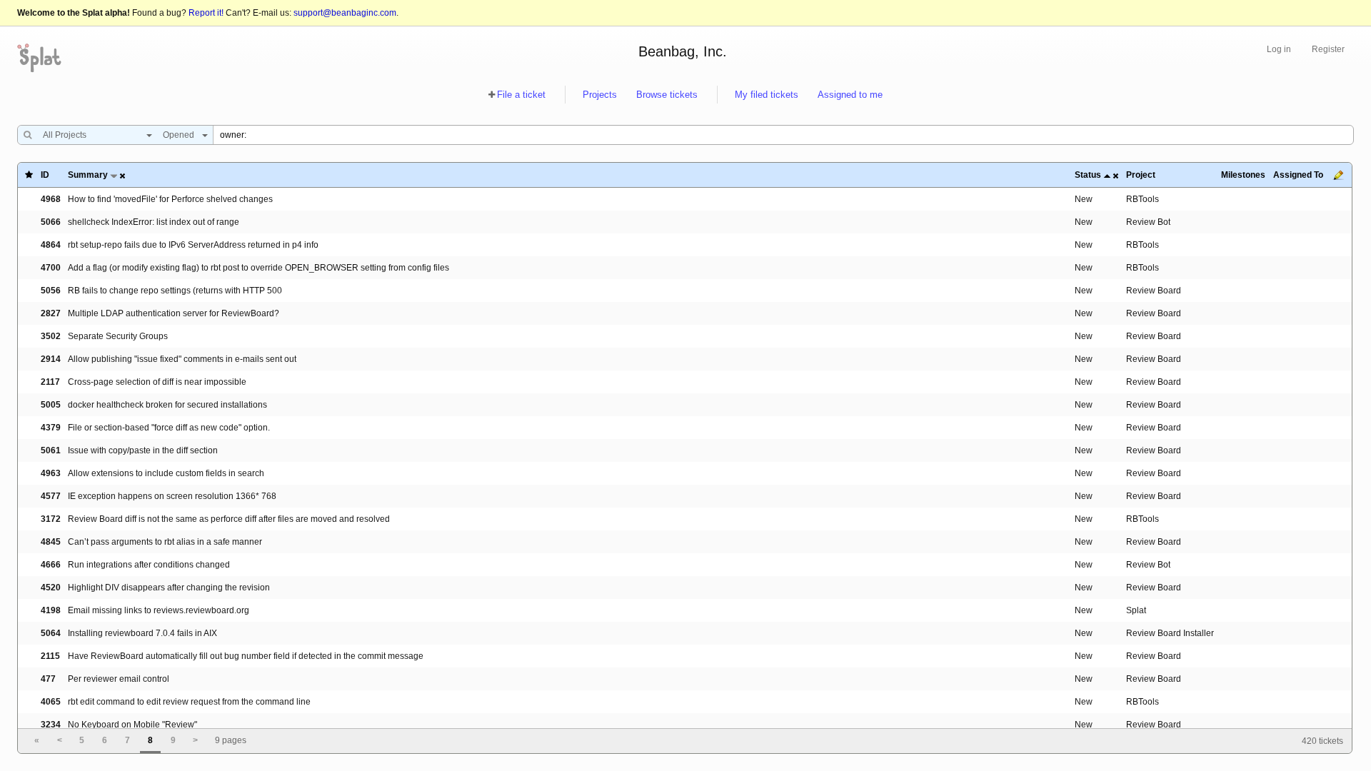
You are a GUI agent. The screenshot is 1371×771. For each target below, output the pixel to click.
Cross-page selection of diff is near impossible (157, 382)
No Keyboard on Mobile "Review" (132, 724)
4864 (51, 245)
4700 (51, 267)
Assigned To (1298, 175)
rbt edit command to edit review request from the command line (189, 701)
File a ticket (521, 94)
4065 (51, 701)
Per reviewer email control (118, 679)
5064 (51, 633)
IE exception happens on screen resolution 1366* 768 (172, 496)
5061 (51, 450)
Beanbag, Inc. (682, 51)
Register (1328, 49)
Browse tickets (667, 94)
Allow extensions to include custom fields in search (166, 473)
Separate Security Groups (118, 336)
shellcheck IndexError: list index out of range (153, 222)
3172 (51, 519)
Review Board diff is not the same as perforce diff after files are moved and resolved (229, 519)
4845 (51, 542)
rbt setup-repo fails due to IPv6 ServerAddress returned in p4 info (193, 245)
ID (45, 175)
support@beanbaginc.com (344, 13)
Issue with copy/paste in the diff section (143, 450)
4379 (51, 427)
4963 (51, 473)
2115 (50, 656)
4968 (51, 199)
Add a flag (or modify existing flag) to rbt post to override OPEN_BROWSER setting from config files (258, 267)
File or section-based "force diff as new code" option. (169, 427)
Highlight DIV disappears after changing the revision (169, 587)
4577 (51, 496)
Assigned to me (850, 94)
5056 (51, 290)
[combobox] (94, 135)
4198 (51, 610)
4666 (51, 564)
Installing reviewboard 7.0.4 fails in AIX (142, 633)
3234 (51, 724)
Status (1088, 175)
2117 (50, 382)
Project (1140, 175)
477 (48, 679)
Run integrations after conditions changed (149, 564)
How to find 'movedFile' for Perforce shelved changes (170, 199)
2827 (51, 313)
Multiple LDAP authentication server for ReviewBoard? (173, 313)
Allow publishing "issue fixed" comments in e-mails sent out (182, 359)
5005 (51, 404)
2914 (51, 359)
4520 (51, 587)
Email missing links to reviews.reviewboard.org (158, 610)
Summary (88, 175)
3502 (51, 336)
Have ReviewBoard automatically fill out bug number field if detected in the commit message (245, 656)
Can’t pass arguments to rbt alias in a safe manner (165, 542)
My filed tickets (766, 94)
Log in (1279, 49)
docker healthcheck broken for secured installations (167, 404)
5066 (51, 222)
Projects (600, 94)
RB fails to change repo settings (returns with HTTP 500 (175, 290)
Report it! (206, 13)
